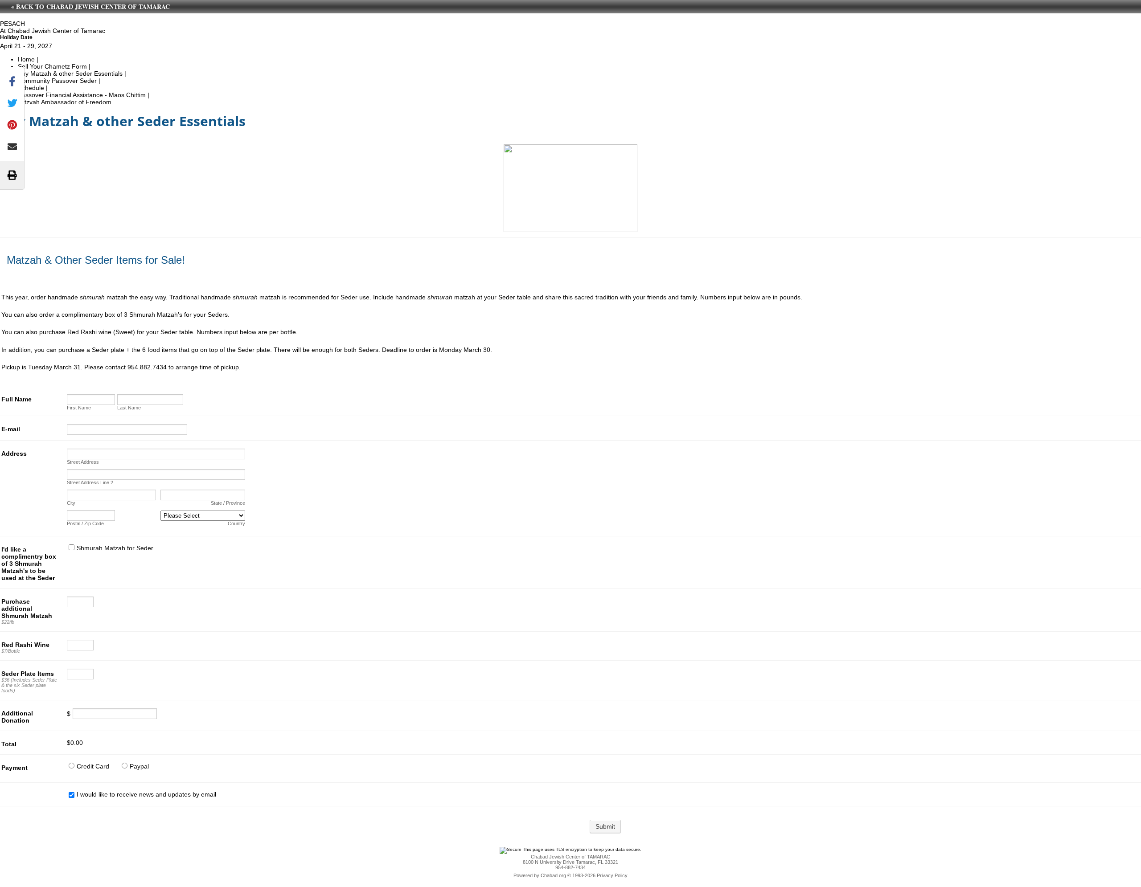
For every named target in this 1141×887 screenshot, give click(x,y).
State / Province (228, 503)
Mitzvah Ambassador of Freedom (64, 102)
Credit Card (93, 766)
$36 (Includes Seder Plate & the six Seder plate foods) (29, 685)
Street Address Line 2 (90, 482)
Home (26, 59)
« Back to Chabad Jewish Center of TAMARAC (90, 6)
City (71, 503)
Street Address (83, 462)
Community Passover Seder (57, 80)
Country (236, 523)
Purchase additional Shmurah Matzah (26, 608)
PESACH (12, 23)
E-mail (10, 429)
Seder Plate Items (27, 673)
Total (8, 744)
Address (14, 453)
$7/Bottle (10, 651)
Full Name (16, 399)
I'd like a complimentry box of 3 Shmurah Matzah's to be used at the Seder (28, 563)
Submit (605, 826)
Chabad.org (553, 875)
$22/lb (7, 622)
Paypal (139, 766)
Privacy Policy (612, 875)
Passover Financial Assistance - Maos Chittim (82, 94)
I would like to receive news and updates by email (146, 794)
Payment (14, 767)
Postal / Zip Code (85, 523)
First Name (79, 407)
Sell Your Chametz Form (52, 66)
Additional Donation (17, 717)
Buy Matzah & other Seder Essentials (71, 73)
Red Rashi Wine (25, 644)
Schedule (31, 87)
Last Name (129, 407)
